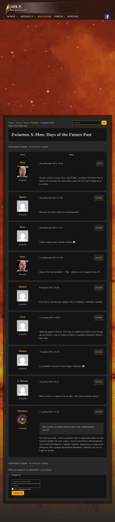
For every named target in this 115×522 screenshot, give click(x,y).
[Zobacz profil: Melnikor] (23, 420)
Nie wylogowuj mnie (22, 489)
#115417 (99, 382)
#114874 (99, 258)
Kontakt (73, 16)
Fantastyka (34, 123)
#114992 (99, 318)
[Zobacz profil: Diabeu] (23, 295)
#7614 (99, 163)
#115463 (99, 412)
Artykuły (26, 16)
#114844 (99, 198)
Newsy (11, 16)
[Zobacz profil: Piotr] (23, 171)
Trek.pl (18, 123)
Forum (58, 16)
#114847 (99, 228)
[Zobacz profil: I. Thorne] (23, 390)
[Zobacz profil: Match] (23, 206)
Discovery (44, 16)
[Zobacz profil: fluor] (23, 236)
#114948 (99, 288)
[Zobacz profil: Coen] (23, 325)
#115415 (99, 352)
